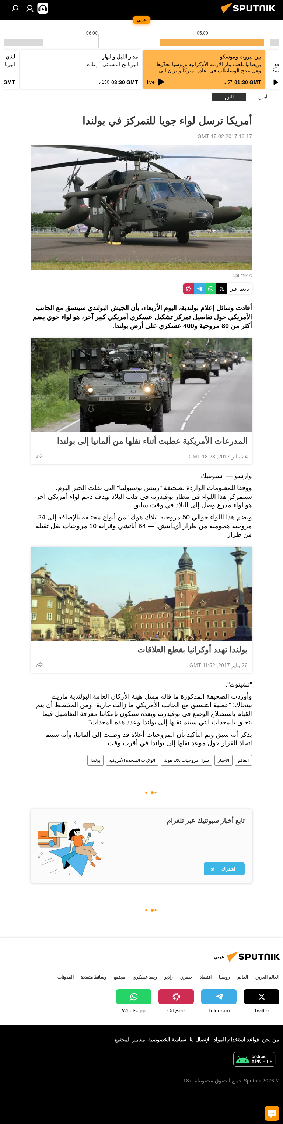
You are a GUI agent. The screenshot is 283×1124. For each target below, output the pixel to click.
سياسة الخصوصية (167, 1039)
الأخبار (223, 760)
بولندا (95, 760)
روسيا (224, 977)
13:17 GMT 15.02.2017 (225, 136)
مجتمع (119, 977)
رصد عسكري (145, 977)
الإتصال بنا (200, 1039)
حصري (186, 977)
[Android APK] (254, 1060)
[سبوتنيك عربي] (250, 14)
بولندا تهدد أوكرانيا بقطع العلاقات (192, 649)
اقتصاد (206, 977)
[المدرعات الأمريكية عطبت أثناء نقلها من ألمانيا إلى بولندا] (141, 385)
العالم (243, 760)
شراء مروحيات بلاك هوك (186, 760)
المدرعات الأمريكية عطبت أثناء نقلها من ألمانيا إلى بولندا (152, 441)
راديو (168, 977)
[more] (39, 455)
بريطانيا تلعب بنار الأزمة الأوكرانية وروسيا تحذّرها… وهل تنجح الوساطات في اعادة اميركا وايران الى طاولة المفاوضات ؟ (206, 70)
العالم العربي (267, 977)
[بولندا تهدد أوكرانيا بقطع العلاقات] (141, 594)
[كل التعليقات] (272, 1113)
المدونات (65, 977)
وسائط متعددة (93, 977)
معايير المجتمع (130, 1039)
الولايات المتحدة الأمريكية (132, 760)
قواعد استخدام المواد (236, 1039)
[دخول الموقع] (29, 8)
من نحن (270, 1039)
